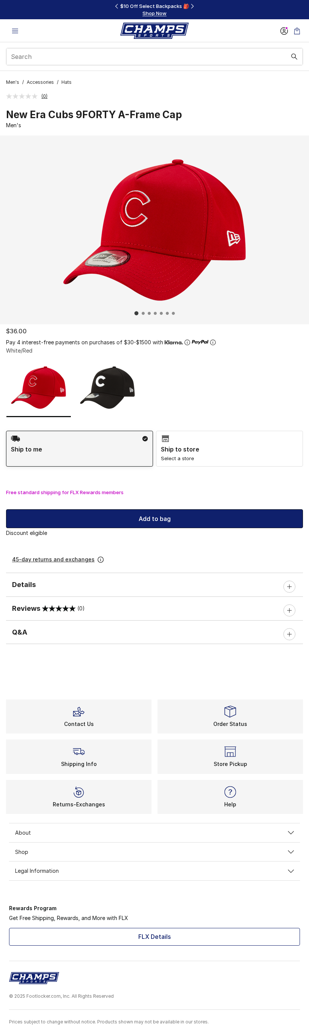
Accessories (40, 82)
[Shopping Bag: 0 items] (297, 30)
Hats (66, 82)
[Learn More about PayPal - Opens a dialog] (212, 342)
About (23, 832)
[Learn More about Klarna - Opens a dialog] (187, 342)
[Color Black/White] (107, 387)
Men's (12, 82)
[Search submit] (294, 56)
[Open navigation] (15, 30)
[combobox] (154, 56)
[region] (154, 9)
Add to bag (155, 518)
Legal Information (37, 871)
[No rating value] (23, 96)
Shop (21, 852)
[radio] (79, 449)
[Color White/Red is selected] (38, 387)
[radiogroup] (154, 449)
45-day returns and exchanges (53, 559)
